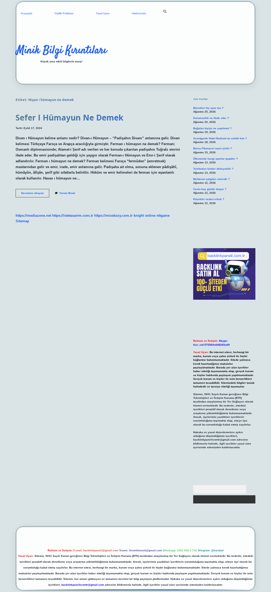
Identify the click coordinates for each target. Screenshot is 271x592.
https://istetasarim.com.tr (72, 216)
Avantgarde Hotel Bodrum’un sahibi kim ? (220, 138)
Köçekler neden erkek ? (208, 199)
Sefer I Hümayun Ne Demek (69, 117)
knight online (144, 216)
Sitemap (22, 221)
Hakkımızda (139, 13)
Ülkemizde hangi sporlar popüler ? (215, 158)
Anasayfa (26, 13)
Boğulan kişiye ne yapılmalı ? (212, 128)
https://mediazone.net (33, 216)
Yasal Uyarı (103, 13)
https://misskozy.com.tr (113, 216)
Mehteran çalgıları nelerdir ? (211, 179)
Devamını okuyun (35, 194)
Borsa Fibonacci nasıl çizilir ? (212, 148)
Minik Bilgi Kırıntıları (61, 50)
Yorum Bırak (67, 193)
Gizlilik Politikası (64, 13)
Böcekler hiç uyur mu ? (208, 108)
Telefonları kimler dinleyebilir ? (213, 168)
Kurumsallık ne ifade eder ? (211, 118)
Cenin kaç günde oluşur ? (209, 189)
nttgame (163, 216)
